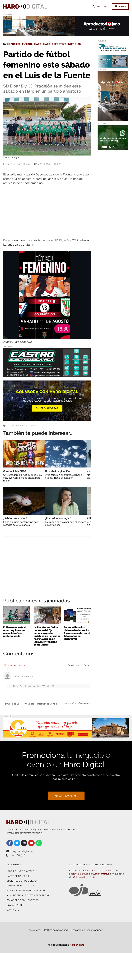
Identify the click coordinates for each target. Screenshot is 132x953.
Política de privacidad (56, 930)
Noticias (74, 44)
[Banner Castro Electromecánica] (47, 375)
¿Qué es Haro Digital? (20, 871)
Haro (38, 44)
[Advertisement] (47, 211)
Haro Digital (77, 944)
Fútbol (27, 44)
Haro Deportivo (55, 44)
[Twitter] (17, 843)
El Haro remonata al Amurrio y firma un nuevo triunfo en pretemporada (14, 631)
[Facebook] (9, 843)
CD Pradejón (16, 425)
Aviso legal (35, 930)
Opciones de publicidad (21, 881)
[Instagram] (24, 843)
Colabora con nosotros (22, 900)
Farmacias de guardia (20, 885)
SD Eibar (32, 425)
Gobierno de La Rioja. (84, 877)
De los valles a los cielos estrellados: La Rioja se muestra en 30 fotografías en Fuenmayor (77, 633)
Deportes (14, 44)
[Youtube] (31, 843)
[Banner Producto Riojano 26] (66, 33)
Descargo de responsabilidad (87, 930)
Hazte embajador (17, 876)
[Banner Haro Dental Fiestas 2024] (113, 65)
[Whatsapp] (38, 843)
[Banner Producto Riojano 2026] (113, 119)
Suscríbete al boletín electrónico (29, 895)
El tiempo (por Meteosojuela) (25, 890)
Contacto (12, 910)
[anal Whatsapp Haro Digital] (113, 148)
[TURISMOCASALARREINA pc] (66, 735)
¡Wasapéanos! (15, 905)
